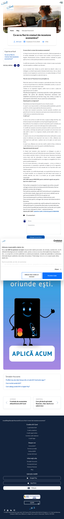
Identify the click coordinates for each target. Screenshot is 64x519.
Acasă (4, 420)
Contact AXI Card (32, 454)
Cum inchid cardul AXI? (13, 383)
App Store (39, 483)
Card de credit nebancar (32, 435)
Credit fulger (32, 438)
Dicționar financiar (32, 467)
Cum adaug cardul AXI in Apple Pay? (18, 387)
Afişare (57, 269)
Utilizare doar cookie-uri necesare (32, 275)
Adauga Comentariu (36, 237)
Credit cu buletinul (32, 430)
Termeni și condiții (32, 448)
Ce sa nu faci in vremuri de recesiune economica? (12, 57)
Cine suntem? (32, 446)
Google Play (39, 478)
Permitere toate (52, 275)
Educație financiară (28, 31)
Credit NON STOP (32, 427)
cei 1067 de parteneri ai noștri (15, 250)
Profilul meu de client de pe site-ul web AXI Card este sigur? (25, 380)
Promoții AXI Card (32, 464)
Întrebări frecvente (32, 461)
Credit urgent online (32, 433)
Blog (17, 31)
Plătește (33, 488)
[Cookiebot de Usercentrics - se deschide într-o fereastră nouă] (55, 241)
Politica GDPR (32, 451)
